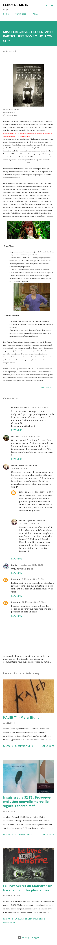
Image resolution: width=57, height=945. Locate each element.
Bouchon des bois (19, 407)
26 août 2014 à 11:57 (22, 468)
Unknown (15, 579)
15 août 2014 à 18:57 (30, 436)
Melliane (15, 436)
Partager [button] (46, 387)
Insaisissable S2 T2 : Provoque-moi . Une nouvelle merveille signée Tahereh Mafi (27, 801)
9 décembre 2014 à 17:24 (33, 579)
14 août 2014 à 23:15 (38, 407)
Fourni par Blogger (30, 937)
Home (6, 14)
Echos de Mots (15, 5)
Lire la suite (48, 746)
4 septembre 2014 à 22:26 (31, 565)
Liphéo (14, 565)
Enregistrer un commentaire (30, 919)
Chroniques (20, 14)
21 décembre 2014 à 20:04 (33, 602)
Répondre (16, 430)
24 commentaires (24, 746)
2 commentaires (23, 834)
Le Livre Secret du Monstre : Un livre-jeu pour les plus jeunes (27, 888)
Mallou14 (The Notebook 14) (24, 465)
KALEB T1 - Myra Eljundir (22, 717)
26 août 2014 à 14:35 (44, 492)
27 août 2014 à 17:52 (30, 523)
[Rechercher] (45, 4)
